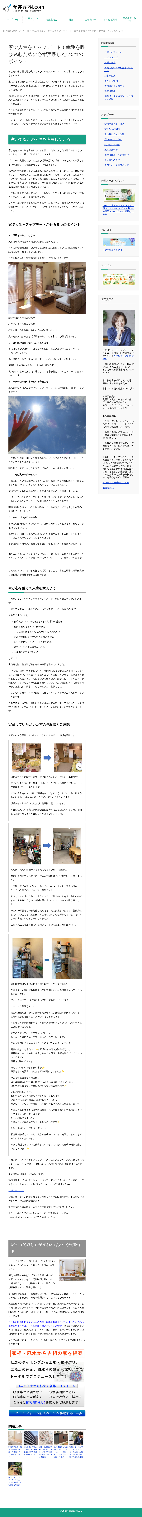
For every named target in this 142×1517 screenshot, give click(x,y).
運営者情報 (110, 91)
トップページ (12, 19)
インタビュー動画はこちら (116, 482)
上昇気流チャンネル (113, 250)
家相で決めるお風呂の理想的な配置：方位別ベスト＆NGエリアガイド (15, 1452)
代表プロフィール (32, 19)
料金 (71, 19)
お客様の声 (90, 19)
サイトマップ (111, 57)
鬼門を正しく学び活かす (116, 165)
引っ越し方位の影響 (114, 134)
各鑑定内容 (51, 19)
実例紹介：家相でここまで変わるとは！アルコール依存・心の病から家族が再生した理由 (76, 1452)
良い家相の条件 (112, 160)
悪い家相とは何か (113, 139)
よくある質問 (110, 19)
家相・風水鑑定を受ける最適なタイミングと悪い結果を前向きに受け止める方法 (45, 1452)
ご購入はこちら (16, 1190)
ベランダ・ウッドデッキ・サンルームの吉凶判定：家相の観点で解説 (15, 1481)
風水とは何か (111, 150)
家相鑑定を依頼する (114, 86)
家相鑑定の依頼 (129, 19)
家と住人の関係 (112, 129)
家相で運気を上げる (114, 124)
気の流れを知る (112, 144)
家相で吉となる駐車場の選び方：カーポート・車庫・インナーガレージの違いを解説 (61, 1452)
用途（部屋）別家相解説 (116, 155)
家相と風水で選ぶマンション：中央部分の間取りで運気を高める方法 (30, 1450)
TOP (14, 31)
